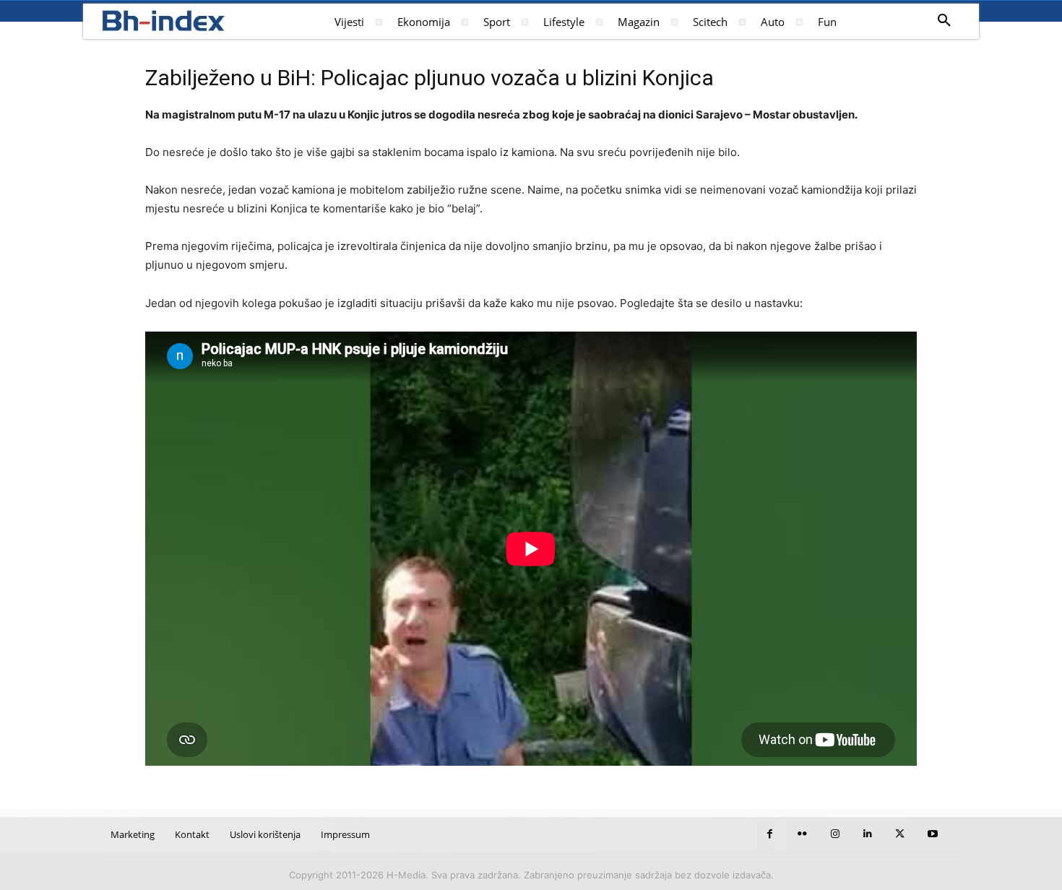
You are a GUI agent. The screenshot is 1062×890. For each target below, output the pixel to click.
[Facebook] (769, 834)
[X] (899, 834)
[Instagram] (834, 834)
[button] (944, 21)
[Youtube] (932, 834)
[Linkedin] (867, 834)
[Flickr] (802, 834)
